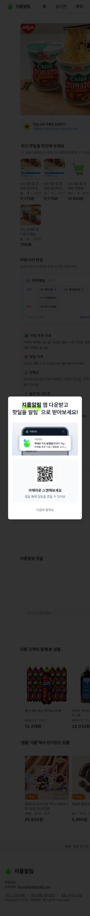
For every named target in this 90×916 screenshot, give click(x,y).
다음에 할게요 (45, 510)
